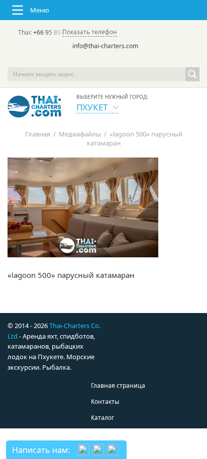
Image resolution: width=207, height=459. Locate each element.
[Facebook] (103, 60)
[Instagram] (118, 60)
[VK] (132, 60)
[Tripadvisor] (75, 60)
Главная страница (118, 385)
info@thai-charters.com (105, 46)
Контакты (105, 401)
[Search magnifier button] (192, 74)
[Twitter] (89, 60)
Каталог (102, 417)
